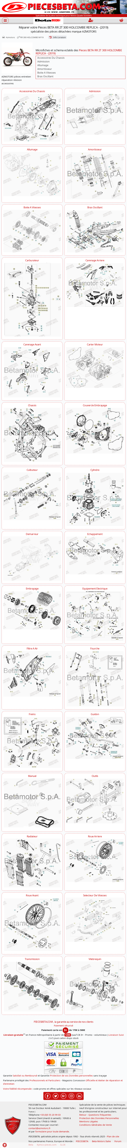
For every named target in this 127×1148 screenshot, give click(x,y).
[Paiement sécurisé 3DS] (63, 1057)
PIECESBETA (82, 1141)
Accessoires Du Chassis (51, 57)
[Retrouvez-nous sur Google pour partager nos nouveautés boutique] (63, 1096)
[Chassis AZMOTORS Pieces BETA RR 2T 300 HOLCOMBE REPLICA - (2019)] (32, 434)
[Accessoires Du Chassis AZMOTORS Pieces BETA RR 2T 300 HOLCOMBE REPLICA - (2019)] (32, 118)
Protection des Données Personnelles (99, 1118)
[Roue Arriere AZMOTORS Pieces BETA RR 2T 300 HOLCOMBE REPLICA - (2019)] (95, 860)
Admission (43, 61)
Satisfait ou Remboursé (25, 1075)
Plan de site (113, 1136)
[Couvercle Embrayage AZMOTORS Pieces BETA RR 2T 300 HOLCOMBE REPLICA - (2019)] (95, 430)
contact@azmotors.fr (39, 1128)
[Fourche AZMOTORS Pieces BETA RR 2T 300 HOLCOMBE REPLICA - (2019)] (95, 678)
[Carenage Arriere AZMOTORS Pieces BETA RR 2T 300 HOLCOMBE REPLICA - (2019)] (95, 285)
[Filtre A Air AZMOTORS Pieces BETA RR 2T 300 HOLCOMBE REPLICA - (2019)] (32, 674)
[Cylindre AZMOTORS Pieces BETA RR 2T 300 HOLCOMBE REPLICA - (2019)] (95, 499)
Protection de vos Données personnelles (71, 1075)
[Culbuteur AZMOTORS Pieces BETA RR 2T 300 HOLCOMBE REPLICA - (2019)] (32, 496)
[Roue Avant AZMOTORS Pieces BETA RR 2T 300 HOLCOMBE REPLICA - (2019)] (32, 924)
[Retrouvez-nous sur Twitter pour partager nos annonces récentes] (55, 1096)
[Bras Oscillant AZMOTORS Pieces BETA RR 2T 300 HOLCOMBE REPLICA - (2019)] (95, 231)
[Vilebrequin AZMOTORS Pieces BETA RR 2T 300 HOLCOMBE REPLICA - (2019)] (95, 986)
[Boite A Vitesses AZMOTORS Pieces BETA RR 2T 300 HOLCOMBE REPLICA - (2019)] (32, 231)
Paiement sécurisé (63, 1025)
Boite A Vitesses (46, 72)
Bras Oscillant (45, 76)
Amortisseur (44, 69)
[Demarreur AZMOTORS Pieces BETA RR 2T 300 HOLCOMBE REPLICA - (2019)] (32, 558)
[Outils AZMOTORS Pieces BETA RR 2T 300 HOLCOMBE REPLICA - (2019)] (95, 800)
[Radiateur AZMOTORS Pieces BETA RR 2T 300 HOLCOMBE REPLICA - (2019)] (32, 863)
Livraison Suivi (116, 1034)
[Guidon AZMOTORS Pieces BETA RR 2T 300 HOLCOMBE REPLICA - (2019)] (95, 737)
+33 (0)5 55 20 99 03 (50, 1114)
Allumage (42, 65)
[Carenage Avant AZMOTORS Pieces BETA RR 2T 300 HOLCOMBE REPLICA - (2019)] (32, 372)
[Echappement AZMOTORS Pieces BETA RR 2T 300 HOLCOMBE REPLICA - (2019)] (95, 555)
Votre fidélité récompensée (17, 1088)
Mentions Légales (88, 1121)
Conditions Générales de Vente (95, 1124)
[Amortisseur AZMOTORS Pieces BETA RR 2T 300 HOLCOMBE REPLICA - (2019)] (95, 175)
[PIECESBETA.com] (48, 20)
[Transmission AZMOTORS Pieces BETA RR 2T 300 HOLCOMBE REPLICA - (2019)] (32, 986)
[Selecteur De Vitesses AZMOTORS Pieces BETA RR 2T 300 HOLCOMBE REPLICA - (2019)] (95, 920)
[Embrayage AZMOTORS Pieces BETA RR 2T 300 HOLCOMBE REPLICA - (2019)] (32, 610)
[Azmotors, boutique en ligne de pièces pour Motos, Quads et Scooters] (63, 7)
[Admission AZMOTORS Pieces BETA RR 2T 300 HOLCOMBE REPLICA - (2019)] (95, 114)
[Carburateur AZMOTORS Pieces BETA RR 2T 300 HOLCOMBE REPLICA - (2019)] (32, 300)
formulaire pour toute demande (52, 1131)
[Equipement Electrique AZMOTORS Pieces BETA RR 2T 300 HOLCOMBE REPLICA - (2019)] (95, 616)
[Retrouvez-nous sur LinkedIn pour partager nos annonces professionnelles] (79, 1096)
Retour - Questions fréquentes (95, 1114)
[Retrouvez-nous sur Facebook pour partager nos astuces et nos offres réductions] (47, 1096)
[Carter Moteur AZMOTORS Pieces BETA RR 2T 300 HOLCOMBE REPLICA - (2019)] (95, 367)
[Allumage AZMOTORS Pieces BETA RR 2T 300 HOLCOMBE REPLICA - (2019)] (32, 174)
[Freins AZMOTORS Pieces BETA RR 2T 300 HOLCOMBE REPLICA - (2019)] (32, 742)
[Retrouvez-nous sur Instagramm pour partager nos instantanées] (71, 1096)
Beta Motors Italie (101, 1141)
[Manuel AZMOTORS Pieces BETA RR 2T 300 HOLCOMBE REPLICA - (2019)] (32, 803)
